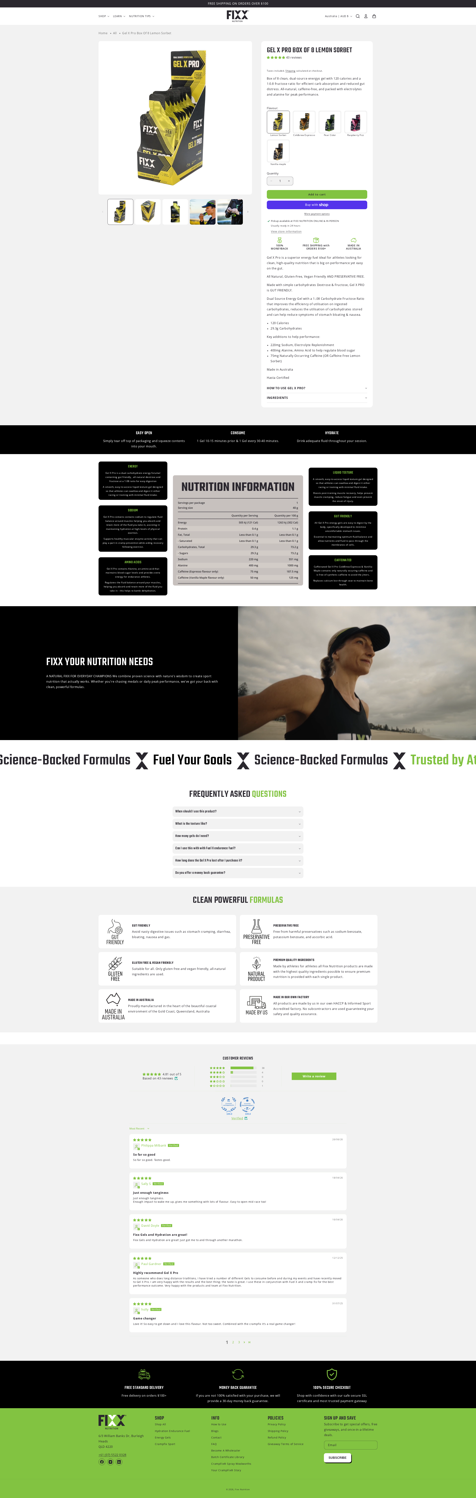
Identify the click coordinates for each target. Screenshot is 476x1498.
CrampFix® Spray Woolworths (231, 1463)
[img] (142, 1140)
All (115, 33)
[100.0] (228, 1104)
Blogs (214, 1431)
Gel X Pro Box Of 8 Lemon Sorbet (146, 33)
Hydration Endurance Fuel (172, 1431)
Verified (237, 1118)
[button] (103, 16)
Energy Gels (163, 1437)
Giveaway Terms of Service (286, 1444)
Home (103, 33)
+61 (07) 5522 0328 (112, 1455)
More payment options (317, 213)
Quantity (273, 173)
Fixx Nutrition (242, 1489)
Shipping (290, 70)
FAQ (214, 1444)
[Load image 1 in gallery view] (120, 212)
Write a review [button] (314, 1076)
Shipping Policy (278, 1431)
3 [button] (239, 1342)
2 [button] (233, 1342)
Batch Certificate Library (227, 1457)
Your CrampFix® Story (226, 1470)
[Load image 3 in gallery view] (175, 212)
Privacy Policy (277, 1424)
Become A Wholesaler (225, 1450)
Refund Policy (277, 1437)
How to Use (218, 1424)
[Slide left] (103, 212)
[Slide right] (248, 212)
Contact (216, 1437)
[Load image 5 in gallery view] (230, 212)
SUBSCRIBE (338, 1457)
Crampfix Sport (165, 1444)
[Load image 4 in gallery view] (202, 212)
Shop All (160, 1424)
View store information (286, 231)
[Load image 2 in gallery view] (147, 212)
